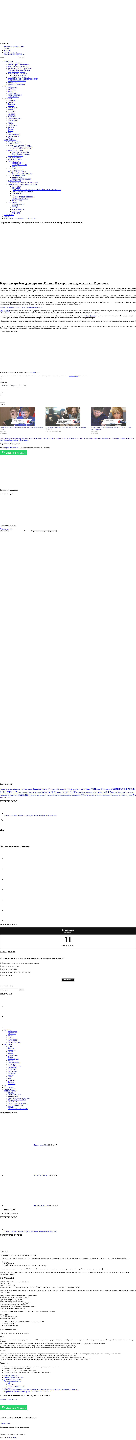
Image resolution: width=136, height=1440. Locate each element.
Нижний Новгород (14, 118)
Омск (10, 122)
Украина (49, 792)
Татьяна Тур (12, 82)
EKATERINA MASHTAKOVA (18, 77)
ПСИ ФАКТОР (17, 193)
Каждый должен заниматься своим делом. (16, 972)
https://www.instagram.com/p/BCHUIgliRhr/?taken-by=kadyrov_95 (21, 307)
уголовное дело (123, 438)
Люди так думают (18, 204)
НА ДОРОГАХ (17, 200)
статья (115, 438)
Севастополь (12, 125)
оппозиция (81, 438)
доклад (52, 438)
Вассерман (29, 438)
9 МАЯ (10, 1107)
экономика (5, 797)
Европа (75, 789)
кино (123, 792)
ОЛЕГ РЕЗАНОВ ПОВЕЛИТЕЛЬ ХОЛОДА (23, 79)
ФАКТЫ (15, 206)
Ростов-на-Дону (13, 136)
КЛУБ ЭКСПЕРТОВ (15, 159)
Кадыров (74, 438)
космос (6, 795)
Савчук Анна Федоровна (16, 72)
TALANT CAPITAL (15, 141)
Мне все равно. (7, 975)
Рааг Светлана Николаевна (17, 81)
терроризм (107, 795)
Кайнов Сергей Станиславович (18, 65)
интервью (67, 438)
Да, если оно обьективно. (10, 966)
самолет (70, 795)
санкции (79, 795)
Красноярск (12, 116)
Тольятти (11, 127)
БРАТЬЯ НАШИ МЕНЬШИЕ (22, 149)
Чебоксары (11, 113)
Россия (110, 438)
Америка (3, 789)
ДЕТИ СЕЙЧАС (13, 143)
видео (36, 438)
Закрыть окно (5, 1423)
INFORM (7, 49)
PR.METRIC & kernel (15, 1094)
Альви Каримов (5, 438)
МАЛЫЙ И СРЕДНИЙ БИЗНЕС (23, 197)
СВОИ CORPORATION (16, 1386)
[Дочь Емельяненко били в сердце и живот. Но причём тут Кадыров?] (67, 416)
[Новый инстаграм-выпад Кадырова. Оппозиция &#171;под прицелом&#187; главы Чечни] (22, 416)
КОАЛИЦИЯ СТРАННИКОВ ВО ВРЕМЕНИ (19, 218)
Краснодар (11, 115)
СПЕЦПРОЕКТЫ (10, 1091)
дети (85, 792)
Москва (99, 789)
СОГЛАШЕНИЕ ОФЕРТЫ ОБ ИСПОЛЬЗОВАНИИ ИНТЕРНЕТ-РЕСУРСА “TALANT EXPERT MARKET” (41, 1390)
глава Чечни (42, 438)
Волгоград (11, 104)
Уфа (9, 132)
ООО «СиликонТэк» (19, 75)
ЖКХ (14, 195)
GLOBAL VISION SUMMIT (21, 179)
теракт (98, 795)
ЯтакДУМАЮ (5, 311)
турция (131, 795)
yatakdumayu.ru (73, 376)
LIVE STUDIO (9, 215)
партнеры (11, 1384)
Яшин (26, 440)
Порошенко (108, 789)
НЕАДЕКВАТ (17, 166)
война (79, 792)
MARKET (7, 50)
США (12, 792)
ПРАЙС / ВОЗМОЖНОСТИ (13, 1377)
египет (91, 792)
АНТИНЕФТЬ (13, 1102)
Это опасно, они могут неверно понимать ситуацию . (20, 963)
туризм (123, 795)
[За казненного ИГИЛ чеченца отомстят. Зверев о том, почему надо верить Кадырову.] (113, 416)
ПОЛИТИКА (12, 93)
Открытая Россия (91, 438)
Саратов (11, 129)
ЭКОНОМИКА (13, 97)
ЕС (68, 789)
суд (93, 795)
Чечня (22, 440)
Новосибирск (12, 120)
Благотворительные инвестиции (19, 1098)
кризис (13, 795)
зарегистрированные (12, 447)
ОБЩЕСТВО (12, 88)
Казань (10, 109)
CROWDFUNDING (10, 52)
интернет (115, 792)
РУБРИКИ (7, 1030)
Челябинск (11, 111)
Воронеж (11, 106)
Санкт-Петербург (14, 134)
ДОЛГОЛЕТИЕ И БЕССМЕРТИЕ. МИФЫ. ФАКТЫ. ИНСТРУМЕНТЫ (36, 190)
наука (33, 795)
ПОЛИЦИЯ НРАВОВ (19, 165)
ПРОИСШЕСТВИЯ (15, 95)
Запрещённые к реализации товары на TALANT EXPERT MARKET (27, 1392)
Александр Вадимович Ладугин (19, 70)
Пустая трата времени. (10, 969)
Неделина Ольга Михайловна (18, 66)
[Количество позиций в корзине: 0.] (2, 820)
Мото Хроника (17, 177)
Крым (90, 789)
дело (48, 438)
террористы (116, 795)
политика (63, 795)
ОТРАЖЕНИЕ (17, 211)
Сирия (32, 792)
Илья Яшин (59, 438)
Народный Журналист (15, 156)
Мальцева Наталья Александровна (19, 68)
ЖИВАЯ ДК (16, 188)
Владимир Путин (42, 789)
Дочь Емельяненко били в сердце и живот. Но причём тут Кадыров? (66, 427)
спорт (87, 795)
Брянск (10, 102)
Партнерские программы (12, 1381)
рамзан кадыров (102, 438)
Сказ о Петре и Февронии (21, 154)
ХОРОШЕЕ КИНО (18, 209)
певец (57, 795)
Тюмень (10, 131)
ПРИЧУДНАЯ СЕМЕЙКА (21, 152)
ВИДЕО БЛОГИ (17, 170)
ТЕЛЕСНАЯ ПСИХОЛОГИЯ (22, 174)
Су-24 (38, 792)
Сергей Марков (22, 792)
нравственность (41, 795)
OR (5, 1085)
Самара (10, 124)
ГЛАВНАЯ (8, 1388)
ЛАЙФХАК (16, 213)
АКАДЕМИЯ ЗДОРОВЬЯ (17, 1100)
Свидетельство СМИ (11, 1375)
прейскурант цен (10, 1089)
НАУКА (11, 91)
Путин (119, 788)
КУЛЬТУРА (12, 90)
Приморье (11, 100)
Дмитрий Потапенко (59, 789)
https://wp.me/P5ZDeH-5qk (9, 1399)
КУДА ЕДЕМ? (17, 186)
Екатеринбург (12, 107)
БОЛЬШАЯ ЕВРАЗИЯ (15, 1105)
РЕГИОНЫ (8, 1044)
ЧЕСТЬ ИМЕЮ (17, 163)
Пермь (10, 138)
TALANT (11, 1093)
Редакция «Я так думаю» (12, 1379)
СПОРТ (10, 1037)
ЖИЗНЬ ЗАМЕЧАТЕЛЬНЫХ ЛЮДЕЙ (25, 182)
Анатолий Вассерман (18, 438)
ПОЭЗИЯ (15, 208)
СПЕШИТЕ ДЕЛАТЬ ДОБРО (22, 147)
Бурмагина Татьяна (14, 63)
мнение (24, 795)
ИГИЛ (82, 789)
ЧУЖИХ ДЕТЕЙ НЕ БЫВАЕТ (22, 191)
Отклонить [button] (12, 1437)
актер (59, 792)
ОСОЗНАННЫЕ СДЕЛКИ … (14, 54)
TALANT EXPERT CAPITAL (14, 47)
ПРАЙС (6, 216)
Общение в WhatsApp (16, 452)
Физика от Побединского (16, 84)
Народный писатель (15, 157)
